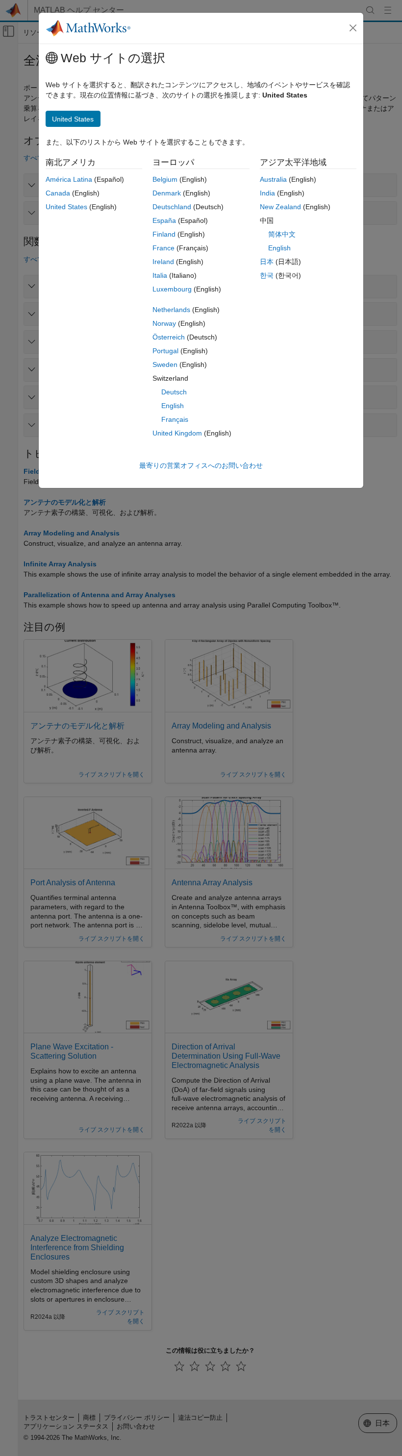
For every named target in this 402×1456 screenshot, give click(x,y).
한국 (267, 275)
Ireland (163, 262)
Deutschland (171, 207)
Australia (273, 179)
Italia (159, 275)
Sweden (164, 364)
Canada (58, 193)
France (163, 248)
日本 (267, 262)
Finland (164, 234)
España (164, 220)
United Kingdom (177, 433)
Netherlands (171, 310)
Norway (164, 323)
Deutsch (174, 392)
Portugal (165, 351)
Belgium (164, 179)
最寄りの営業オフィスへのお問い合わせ (201, 465)
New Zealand (280, 207)
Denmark (166, 193)
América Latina (69, 179)
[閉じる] (353, 28)
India (267, 193)
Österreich (168, 337)
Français (174, 419)
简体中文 (282, 234)
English (172, 406)
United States (66, 207)
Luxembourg (172, 289)
